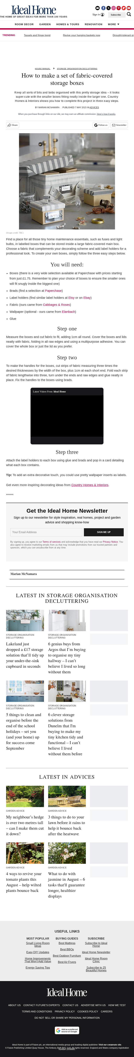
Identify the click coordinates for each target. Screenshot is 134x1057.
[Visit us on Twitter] (108, 8)
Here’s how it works (106, 114)
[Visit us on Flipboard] (124, 8)
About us (14, 1005)
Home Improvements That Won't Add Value (37, 960)
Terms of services (52, 541)
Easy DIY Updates (37, 952)
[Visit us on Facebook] (103, 8)
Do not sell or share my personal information (67, 1017)
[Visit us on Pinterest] (119, 8)
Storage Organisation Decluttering (77, 69)
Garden (45, 24)
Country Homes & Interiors (89, 485)
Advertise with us (93, 1005)
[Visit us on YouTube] (129, 8)
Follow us (102, 125)
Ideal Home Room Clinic (96, 960)
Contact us (70, 1005)
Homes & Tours (67, 24)
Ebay (87, 297)
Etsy (71, 297)
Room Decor (24, 24)
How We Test (117, 1005)
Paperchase (53, 290)
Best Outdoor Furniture (67, 955)
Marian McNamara (48, 107)
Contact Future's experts (41, 1005)
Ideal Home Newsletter (96, 952)
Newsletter (121, 125)
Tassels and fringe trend (37, 35)
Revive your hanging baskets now (81, 35)
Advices (94, 107)
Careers (106, 1011)
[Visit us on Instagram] (113, 8)
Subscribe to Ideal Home (96, 944)
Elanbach (68, 311)
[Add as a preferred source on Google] (67, 1030)
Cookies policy (87, 1011)
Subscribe (116, 15)
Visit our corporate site (110, 1045)
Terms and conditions (37, 1011)
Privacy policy (65, 1011)
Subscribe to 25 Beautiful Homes (96, 969)
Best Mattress (67, 943)
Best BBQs (67, 949)
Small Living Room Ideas (38, 944)
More (112, 24)
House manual (42, 69)
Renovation (93, 24)
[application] (67, 416)
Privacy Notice (110, 541)
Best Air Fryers (67, 962)
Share (15, 125)
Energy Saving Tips (38, 967)
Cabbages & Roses (56, 304)
